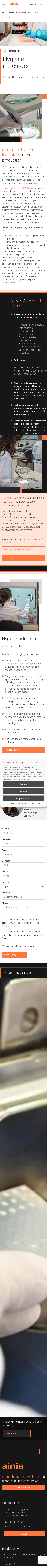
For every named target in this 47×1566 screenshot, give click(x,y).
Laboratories (13, 13)
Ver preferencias (23, 798)
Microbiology (25, 13)
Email (4, 850)
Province (6, 893)
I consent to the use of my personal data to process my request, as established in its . (23, 922)
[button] (34, 4)
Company (6, 861)
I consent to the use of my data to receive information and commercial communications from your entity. (23, 935)
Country (5, 882)
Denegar (23, 791)
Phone (5, 872)
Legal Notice (35, 803)
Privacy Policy (24, 803)
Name (5, 829)
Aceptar (23, 784)
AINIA (4, 13)
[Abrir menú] (3, 3)
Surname (6, 839)
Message (6, 903)
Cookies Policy (12, 803)
